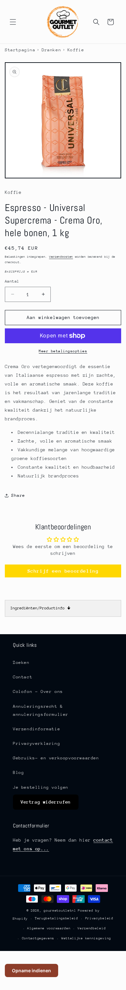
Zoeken (21, 662)
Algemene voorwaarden (48, 928)
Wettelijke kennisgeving (86, 938)
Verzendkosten (61, 256)
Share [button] (18, 495)
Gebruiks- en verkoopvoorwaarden (56, 757)
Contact (22, 677)
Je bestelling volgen (40, 787)
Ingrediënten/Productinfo (40, 608)
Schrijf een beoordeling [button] (63, 571)
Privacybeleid (99, 918)
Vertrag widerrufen (46, 802)
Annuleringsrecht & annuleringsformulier (40, 710)
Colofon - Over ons (38, 691)
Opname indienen (31, 970)
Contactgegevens (38, 938)
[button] (13, 22)
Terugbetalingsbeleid (56, 918)
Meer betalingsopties (63, 351)
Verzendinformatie (36, 728)
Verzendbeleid (92, 928)
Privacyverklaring (36, 743)
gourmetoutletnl (60, 911)
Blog (18, 772)
